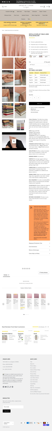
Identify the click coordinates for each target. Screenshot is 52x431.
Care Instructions (33, 246)
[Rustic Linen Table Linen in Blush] (8, 295)
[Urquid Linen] (26, 6)
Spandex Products (25, 15)
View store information (34, 112)
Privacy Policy (33, 373)
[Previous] (3, 304)
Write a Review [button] (44, 272)
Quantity (31, 94)
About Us (32, 363)
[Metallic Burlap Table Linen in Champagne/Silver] (22, 295)
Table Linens (19, 11)
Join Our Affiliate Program (35, 391)
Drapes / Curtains (42, 11)
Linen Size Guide (34, 379)
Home (3, 30)
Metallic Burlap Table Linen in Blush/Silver (12, 30)
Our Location (33, 367)
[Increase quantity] (38, 97)
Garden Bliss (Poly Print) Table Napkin (36, 342)
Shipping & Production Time (35, 243)
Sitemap (32, 385)
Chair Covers (16, 15)
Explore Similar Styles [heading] (26, 288)
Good (35, 333)
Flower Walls (45, 15)
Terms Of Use (33, 371)
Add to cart (39, 103)
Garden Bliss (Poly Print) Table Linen (4, 342)
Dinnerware (34, 11)
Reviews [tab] (5, 275)
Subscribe (6, 411)
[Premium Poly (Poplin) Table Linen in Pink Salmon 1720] (29, 295)
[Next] (48, 304)
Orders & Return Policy (35, 369)
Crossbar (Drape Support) (20, 341)
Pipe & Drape (27, 11)
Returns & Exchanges (34, 250)
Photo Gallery (33, 365)
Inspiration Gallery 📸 (10, 11)
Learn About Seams (34, 377)
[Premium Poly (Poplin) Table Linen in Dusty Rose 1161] (36, 295)
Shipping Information (34, 375)
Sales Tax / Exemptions (35, 387)
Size (30, 62)
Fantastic (20, 333)
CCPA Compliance (34, 389)
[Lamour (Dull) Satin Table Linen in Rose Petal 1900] (43, 295)
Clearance (23, 19)
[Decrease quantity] (30, 97)
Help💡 (29, 19)
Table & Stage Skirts (36, 15)
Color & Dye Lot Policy (34, 253)
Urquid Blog (32, 383)
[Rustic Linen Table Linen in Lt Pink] (15, 295)
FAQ (31, 361)
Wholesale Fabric (7, 15)
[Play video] (14, 141)
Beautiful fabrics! (7, 333)
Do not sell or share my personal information (39, 393)
